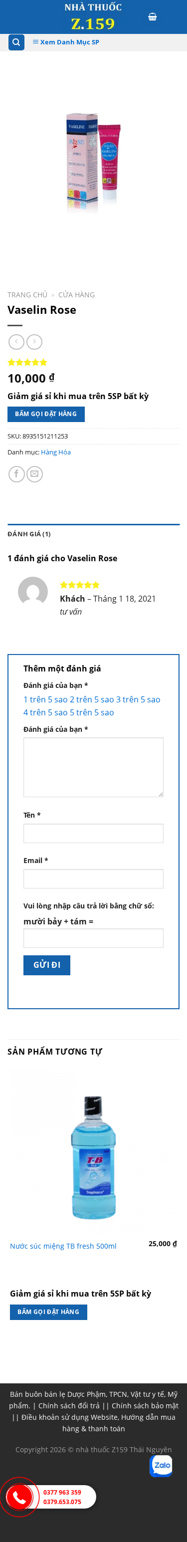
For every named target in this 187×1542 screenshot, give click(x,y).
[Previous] (17, 253)
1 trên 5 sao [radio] (45, 699)
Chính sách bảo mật (145, 1405)
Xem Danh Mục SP (69, 41)
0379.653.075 (62, 1502)
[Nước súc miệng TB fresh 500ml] (93, 1151)
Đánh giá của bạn (55, 685)
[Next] (44, 253)
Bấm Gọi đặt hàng (46, 414)
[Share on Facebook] (16, 474)
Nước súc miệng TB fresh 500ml (63, 1246)
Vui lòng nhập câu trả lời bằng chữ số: (88, 905)
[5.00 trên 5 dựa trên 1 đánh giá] (93, 362)
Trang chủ (27, 294)
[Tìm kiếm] (16, 42)
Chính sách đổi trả (69, 1405)
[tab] (93, 534)
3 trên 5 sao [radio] (138, 699)
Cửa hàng (76, 294)
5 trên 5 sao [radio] (92, 712)
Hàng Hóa (56, 451)
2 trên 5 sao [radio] (92, 699)
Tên (32, 815)
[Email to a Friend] (34, 474)
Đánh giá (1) (28, 533)
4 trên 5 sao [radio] (45, 712)
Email (35, 860)
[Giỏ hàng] (153, 17)
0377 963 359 (62, 1492)
